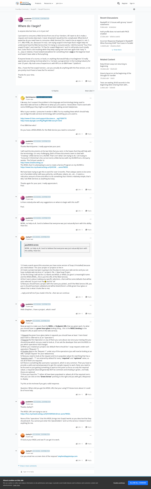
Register (125, 3)
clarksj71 (29, 237)
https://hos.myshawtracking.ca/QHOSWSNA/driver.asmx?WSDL (45, 414)
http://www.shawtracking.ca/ (32, 162)
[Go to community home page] (23, 3)
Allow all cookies (138, 483)
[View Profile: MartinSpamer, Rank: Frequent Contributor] (23, 98)
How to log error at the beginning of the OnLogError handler (115, 74)
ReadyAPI (33, 9)
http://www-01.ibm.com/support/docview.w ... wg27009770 (43, 118)
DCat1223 (113, 69)
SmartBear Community (22, 9)
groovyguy (112, 27)
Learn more (16, 485)
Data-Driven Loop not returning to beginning (113, 65)
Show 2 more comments (28, 466)
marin (112, 78)
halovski (112, 87)
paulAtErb (27, 19)
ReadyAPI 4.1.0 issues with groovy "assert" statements (116, 23)
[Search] (118, 3)
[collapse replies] (16, 97)
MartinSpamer (31, 97)
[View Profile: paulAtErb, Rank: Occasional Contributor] (20, 19)
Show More (118, 50)
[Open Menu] (134, 9)
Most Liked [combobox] (90, 91)
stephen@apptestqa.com (67, 456)
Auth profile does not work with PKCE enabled (114, 33)
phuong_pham (115, 46)
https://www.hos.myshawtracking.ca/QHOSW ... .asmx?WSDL (44, 167)
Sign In (132, 3)
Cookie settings (119, 483)
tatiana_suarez (115, 36)
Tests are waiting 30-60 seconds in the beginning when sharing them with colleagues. (115, 84)
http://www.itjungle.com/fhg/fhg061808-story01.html (41, 121)
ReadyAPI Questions (44, 9)
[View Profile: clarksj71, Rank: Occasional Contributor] (23, 238)
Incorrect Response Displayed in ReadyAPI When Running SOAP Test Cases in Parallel (116, 42)
